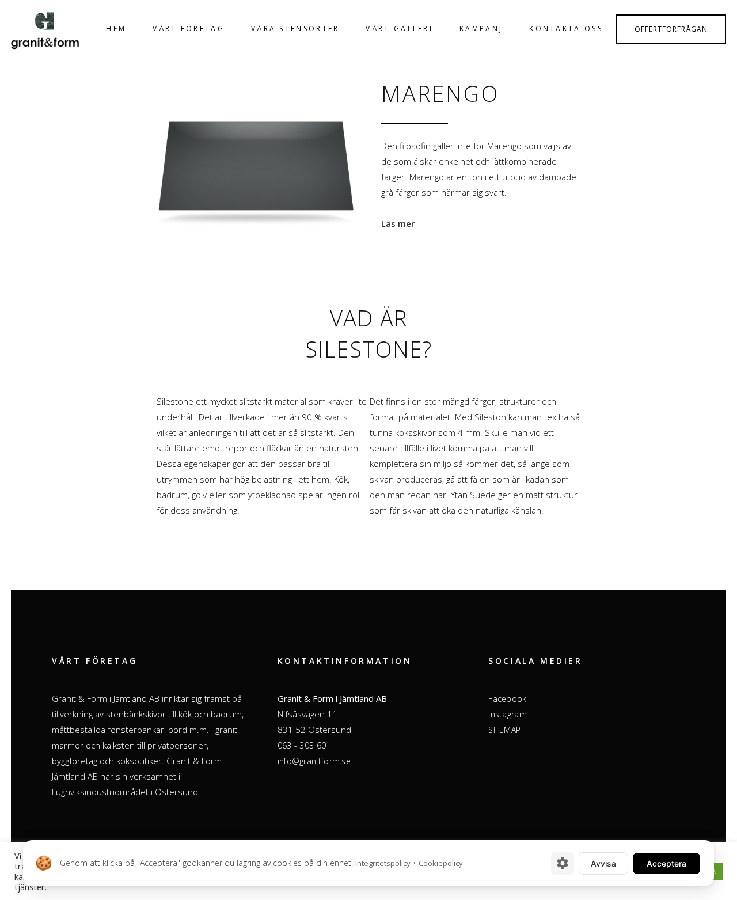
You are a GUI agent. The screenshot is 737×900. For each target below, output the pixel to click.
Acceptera (666, 863)
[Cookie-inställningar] (562, 863)
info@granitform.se (314, 760)
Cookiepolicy (441, 863)
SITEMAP (504, 729)
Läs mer (398, 223)
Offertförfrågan (671, 29)
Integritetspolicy (383, 863)
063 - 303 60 (302, 745)
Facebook (507, 698)
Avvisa (603, 863)
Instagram (507, 714)
